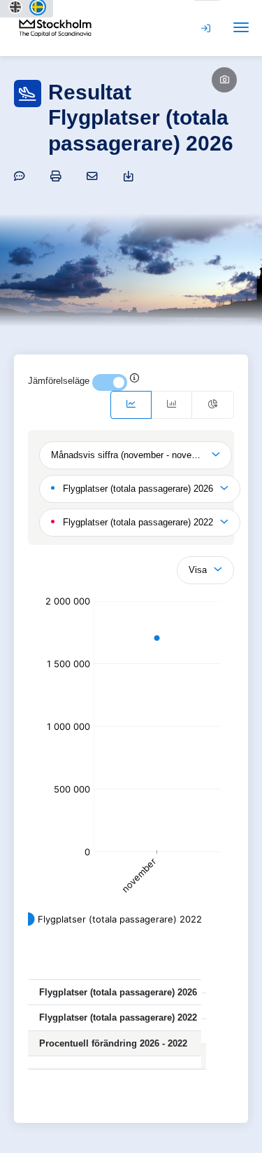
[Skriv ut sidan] (58, 176)
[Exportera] (130, 176)
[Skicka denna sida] (94, 176)
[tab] (131, 405)
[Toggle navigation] (241, 27)
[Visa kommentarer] (21, 176)
